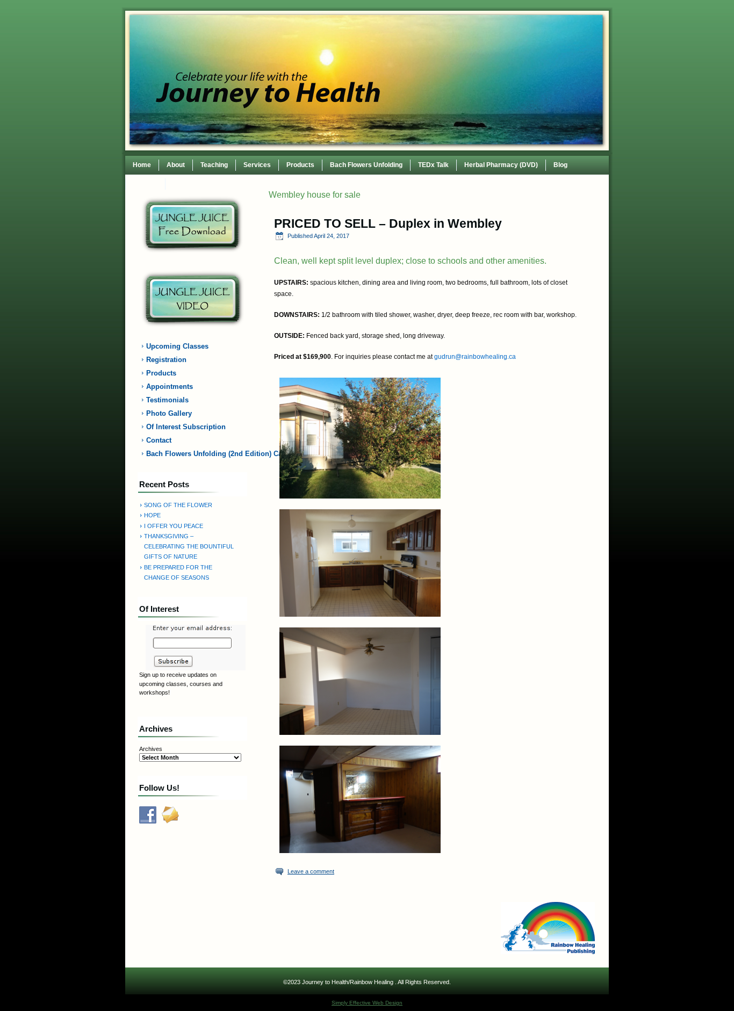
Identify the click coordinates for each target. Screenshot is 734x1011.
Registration (166, 360)
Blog (560, 165)
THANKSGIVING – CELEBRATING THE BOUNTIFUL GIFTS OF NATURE (189, 546)
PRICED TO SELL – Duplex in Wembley (388, 223)
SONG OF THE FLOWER (178, 505)
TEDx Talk (433, 165)
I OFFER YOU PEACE (173, 526)
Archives (150, 749)
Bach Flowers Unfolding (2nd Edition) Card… (198, 454)
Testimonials (167, 400)
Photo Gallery (169, 413)
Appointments (169, 386)
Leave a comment (310, 871)
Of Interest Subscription (186, 427)
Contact (145, 183)
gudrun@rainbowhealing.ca (475, 356)
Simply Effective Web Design (367, 1003)
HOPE (152, 515)
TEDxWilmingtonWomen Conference (228, 183)
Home (142, 165)
